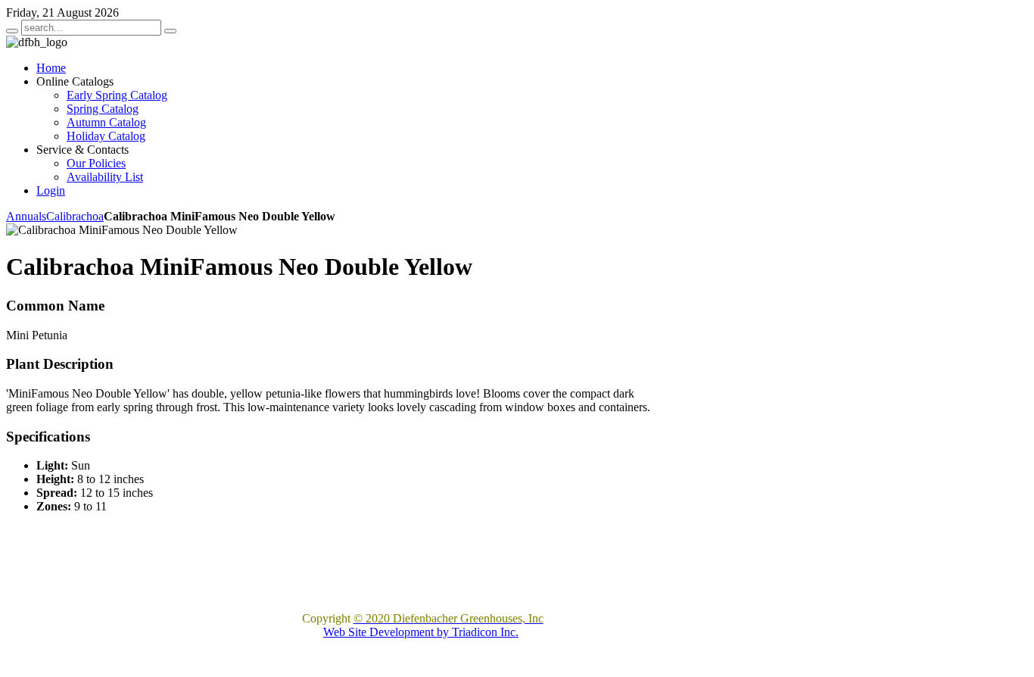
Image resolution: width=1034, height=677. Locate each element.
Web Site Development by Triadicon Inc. (421, 632)
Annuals (26, 216)
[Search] (12, 31)
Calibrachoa (75, 216)
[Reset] (170, 31)
